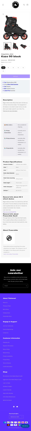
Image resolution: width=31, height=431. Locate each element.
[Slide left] (1, 46)
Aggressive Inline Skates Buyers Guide (12, 379)
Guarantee (9, 90)
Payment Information (8, 345)
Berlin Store (6, 309)
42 (24, 68)
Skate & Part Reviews (8, 393)
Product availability (7, 356)
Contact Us (5, 332)
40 (14, 68)
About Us (5, 302)
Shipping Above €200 (10, 82)
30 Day (11, 84)
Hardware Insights (7, 386)
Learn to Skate (6, 383)
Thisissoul (13, 427)
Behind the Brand (7, 400)
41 (19, 68)
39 (9, 68)
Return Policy (6, 349)
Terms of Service (7, 363)
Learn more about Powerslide (10, 254)
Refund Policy (6, 352)
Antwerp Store (6, 313)
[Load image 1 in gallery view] (7, 46)
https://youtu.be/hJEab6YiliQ (9, 212)
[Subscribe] (26, 286)
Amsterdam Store (7, 316)
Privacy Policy (6, 359)
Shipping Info (6, 342)
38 (4, 68)
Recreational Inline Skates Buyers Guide (12, 376)
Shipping (2, 62)
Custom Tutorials (7, 390)
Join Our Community (8, 326)
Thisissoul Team (7, 306)
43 (4, 71)
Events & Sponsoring (8, 329)
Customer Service (9, 88)
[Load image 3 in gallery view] (23, 46)
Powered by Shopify (19, 427)
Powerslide (7, 54)
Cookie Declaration (7, 366)
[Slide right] (29, 46)
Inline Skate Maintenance (9, 396)
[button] (3, 4)
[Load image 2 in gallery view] (15, 46)
